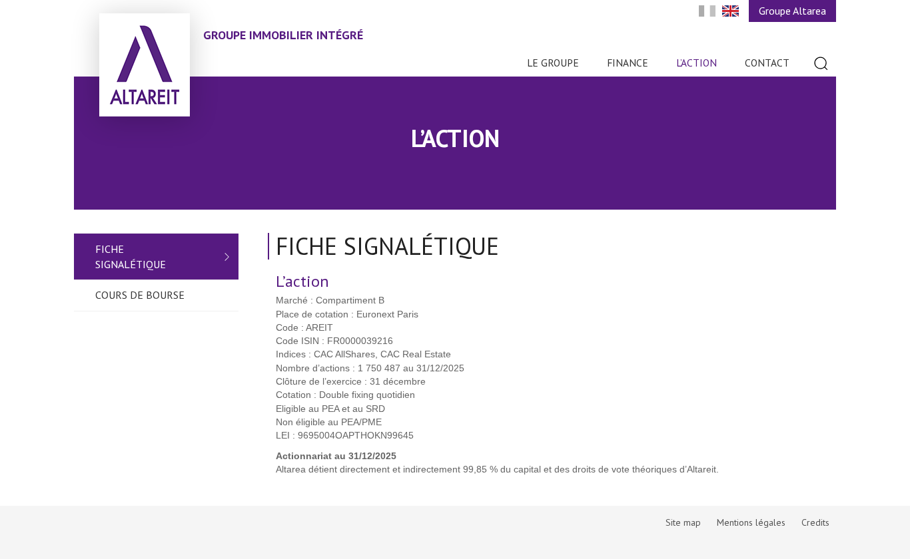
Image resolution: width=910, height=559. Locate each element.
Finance (627, 62)
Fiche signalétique (130, 256)
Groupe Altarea (792, 10)
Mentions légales (751, 522)
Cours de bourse (140, 294)
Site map (683, 522)
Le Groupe (553, 62)
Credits (815, 522)
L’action (696, 62)
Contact (767, 62)
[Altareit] (144, 64)
